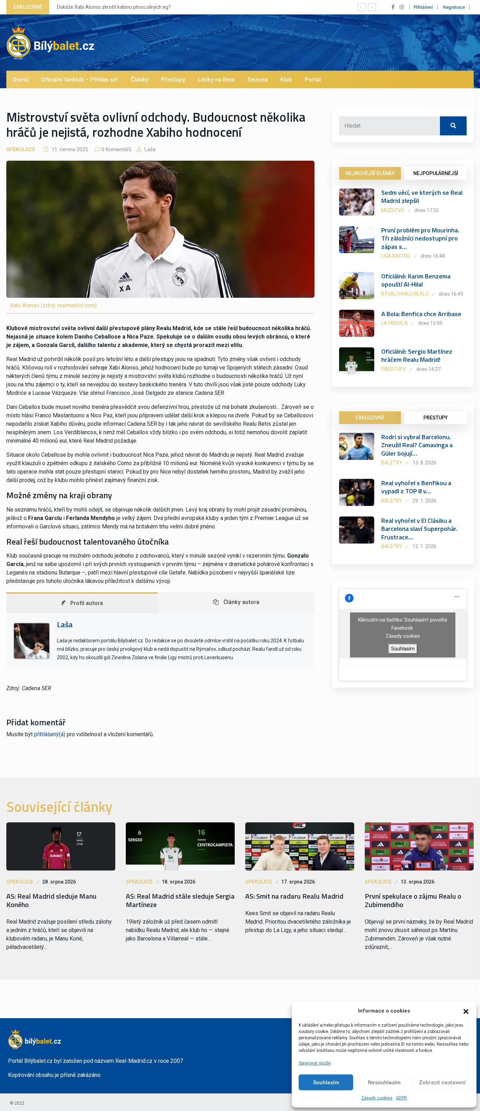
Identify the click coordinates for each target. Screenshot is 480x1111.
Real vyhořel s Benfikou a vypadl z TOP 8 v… (416, 487)
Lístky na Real (216, 79)
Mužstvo (392, 210)
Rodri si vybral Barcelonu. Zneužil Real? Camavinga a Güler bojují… (417, 445)
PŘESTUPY (435, 417)
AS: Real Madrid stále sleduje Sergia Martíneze (180, 900)
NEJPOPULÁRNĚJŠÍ (435, 173)
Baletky (391, 462)
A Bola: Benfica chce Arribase (421, 314)
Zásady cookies (377, 1098)
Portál (313, 79)
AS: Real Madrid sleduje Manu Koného (51, 900)
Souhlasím (326, 1082)
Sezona (257, 79)
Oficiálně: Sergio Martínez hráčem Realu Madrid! (416, 355)
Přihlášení (423, 7)
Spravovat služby (315, 1063)
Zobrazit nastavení (442, 1082)
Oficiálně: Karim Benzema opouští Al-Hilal (415, 280)
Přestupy (173, 79)
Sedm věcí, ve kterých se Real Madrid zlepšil (421, 196)
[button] (465, 1010)
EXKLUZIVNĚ (370, 417)
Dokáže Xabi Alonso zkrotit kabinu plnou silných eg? (114, 7)
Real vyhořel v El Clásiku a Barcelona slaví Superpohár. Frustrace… (419, 529)
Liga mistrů (395, 256)
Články (139, 79)
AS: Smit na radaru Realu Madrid (294, 896)
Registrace (454, 7)
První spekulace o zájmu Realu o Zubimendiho (413, 900)
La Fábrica (394, 323)
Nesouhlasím (384, 1082)
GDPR (401, 1098)
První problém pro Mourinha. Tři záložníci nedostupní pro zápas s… (420, 238)
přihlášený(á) (49, 734)
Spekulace (20, 149)
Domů (20, 79)
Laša (149, 149)
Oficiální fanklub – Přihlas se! (79, 79)
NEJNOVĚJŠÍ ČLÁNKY (370, 173)
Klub (286, 79)
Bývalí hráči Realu (405, 294)
